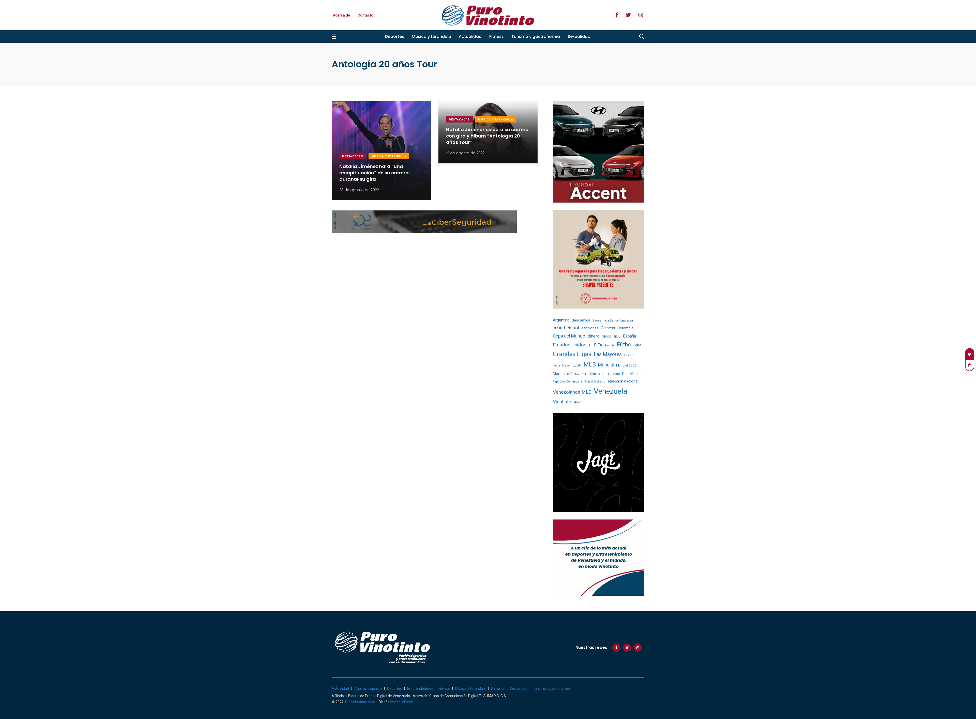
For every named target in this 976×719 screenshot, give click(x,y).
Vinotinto (562, 401)
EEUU (617, 336)
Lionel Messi (562, 365)
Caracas (608, 328)
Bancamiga (581, 320)
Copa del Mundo (569, 336)
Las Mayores (608, 354)
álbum (578, 402)
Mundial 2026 (626, 365)
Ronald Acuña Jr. (594, 381)
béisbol (571, 328)
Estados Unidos (569, 345)
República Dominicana (567, 381)
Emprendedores (420, 688)
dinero (593, 336)
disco (606, 336)
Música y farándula (431, 36)
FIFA (598, 345)
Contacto (365, 15)
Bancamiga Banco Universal (613, 320)
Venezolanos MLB (572, 392)
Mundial (606, 365)
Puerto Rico (611, 374)
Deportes (394, 36)
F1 (590, 345)
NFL (584, 374)
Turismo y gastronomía (535, 36)
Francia (609, 345)
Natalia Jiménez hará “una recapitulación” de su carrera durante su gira (374, 172)
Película (594, 374)
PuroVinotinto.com (360, 702)
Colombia (625, 328)
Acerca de (341, 15)
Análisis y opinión (368, 688)
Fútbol (625, 344)
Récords (497, 688)
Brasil (557, 328)
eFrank (407, 702)
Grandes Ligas (572, 354)
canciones (590, 328)
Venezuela (610, 391)
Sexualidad (579, 36)
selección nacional (622, 381)
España (629, 336)
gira (638, 345)
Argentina (561, 320)
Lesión (628, 355)
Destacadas (352, 156)
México (559, 374)
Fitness (496, 36)
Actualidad (470, 36)
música (573, 374)
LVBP (577, 365)
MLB (590, 364)
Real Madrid (632, 373)
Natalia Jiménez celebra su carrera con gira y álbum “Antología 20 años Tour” (487, 135)
